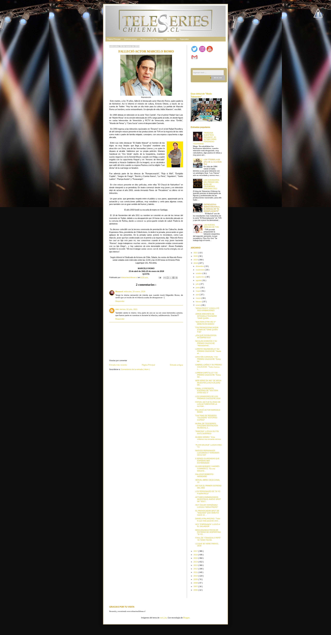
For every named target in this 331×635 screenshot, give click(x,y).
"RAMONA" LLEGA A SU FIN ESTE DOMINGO (207, 432)
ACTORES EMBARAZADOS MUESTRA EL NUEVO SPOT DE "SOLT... (208, 499)
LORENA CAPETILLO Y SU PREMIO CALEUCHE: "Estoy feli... (208, 375)
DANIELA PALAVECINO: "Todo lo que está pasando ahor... (207, 519)
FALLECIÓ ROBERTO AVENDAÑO (204, 475)
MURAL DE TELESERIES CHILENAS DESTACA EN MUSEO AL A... (206, 425)
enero (198, 305)
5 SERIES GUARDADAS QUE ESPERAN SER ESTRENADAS (207, 460)
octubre (199, 273)
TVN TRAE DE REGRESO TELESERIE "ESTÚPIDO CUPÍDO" (206, 418)
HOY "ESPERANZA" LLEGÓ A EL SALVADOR (207, 525)
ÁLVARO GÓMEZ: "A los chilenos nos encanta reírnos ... (208, 439)
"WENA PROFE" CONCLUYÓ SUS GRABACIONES (207, 309)
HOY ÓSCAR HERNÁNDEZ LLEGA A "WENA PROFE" (206, 506)
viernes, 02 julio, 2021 (128, 309)
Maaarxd (119, 291)
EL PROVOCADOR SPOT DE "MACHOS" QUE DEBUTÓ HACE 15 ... (207, 513)
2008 (196, 583)
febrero (199, 302)
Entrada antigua (176, 365)
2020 (196, 256)
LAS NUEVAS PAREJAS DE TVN (211, 226)
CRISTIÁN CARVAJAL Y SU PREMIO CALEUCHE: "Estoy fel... (208, 359)
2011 (196, 572)
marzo (198, 298)
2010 (196, 576)
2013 (196, 565)
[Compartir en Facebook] (173, 277)
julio (198, 284)
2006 (196, 590)
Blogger (186, 618)
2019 (196, 260)
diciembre (200, 266)
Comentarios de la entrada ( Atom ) (135, 369)
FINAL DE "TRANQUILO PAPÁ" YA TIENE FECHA (208, 539)
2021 (196, 253)
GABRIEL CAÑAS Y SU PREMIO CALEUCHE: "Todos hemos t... (208, 367)
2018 (196, 263)
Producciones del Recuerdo (152, 39)
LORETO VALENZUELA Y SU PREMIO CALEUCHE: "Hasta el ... (208, 351)
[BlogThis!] (167, 277)
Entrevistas (171, 39)
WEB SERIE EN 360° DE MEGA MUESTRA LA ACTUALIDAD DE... (208, 382)
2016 (196, 555)
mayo (198, 291)
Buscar (218, 78)
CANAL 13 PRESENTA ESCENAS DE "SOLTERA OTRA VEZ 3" (206, 390)
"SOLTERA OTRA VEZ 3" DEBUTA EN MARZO (205, 323)
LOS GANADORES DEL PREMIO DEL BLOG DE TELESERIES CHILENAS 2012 (211, 184)
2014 (196, 562)
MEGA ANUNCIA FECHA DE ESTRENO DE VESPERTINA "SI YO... (207, 532)
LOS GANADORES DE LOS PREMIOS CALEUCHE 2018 (207, 397)
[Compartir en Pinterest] (176, 277)
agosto (199, 280)
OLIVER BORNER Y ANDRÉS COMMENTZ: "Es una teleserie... (207, 468)
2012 (196, 569)
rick (117, 309)
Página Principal (113, 39)
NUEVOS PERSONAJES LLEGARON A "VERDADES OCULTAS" (207, 453)
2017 (196, 551)
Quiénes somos (130, 39)
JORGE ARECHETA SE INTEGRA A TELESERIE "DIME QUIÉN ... (206, 316)
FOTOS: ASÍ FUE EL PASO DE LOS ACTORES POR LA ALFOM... (207, 404)
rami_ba (163, 618)
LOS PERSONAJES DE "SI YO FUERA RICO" (207, 492)
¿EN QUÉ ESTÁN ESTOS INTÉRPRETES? (205, 336)
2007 (196, 586)
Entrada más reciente (118, 365)
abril (198, 295)
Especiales (184, 39)
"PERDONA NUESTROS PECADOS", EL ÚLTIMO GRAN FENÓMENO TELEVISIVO (204, 138)
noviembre (200, 270)
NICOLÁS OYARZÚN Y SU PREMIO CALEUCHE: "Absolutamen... (206, 343)
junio (198, 287)
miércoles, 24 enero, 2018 (134, 291)
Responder (120, 301)
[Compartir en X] (170, 277)
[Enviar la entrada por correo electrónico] (160, 277)
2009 (196, 579)
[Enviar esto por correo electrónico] (164, 277)
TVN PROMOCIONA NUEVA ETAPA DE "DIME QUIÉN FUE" (206, 329)
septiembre (200, 277)
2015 (196, 558)
